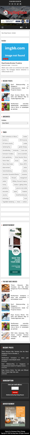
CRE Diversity (23, 140)
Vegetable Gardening (8, 202)
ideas (25, 160)
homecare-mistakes (8, 154)
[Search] (26, 27)
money (4, 184)
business (5, 140)
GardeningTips (6, 147)
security (4, 195)
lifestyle (13, 178)
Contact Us (8, 431)
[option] (15, 88)
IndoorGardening (7, 171)
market (4, 181)
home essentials (22, 154)
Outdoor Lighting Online (20, 184)
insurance (24, 174)
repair (15, 191)
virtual (18, 202)
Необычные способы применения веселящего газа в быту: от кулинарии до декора (6, 107)
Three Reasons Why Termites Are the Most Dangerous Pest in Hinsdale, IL (6, 288)
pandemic (5, 188)
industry (25, 171)
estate (25, 143)
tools (25, 198)
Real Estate (5, 58)
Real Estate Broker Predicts (15, 52)
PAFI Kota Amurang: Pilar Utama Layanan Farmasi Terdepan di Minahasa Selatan (6, 336)
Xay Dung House (6, 33)
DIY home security (7, 143)
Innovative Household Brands (10, 174)
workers (24, 202)
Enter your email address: (15, 390)
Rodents (24, 191)
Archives (4, 120)
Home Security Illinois (21, 157)
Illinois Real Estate (7, 164)
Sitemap (23, 431)
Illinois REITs (23, 164)
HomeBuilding (6, 150)
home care (24, 150)
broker (25, 136)
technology (5, 198)
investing (5, 178)
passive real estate (21, 188)
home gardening (6, 157)
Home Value (5, 160)
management (23, 178)
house (16, 160)
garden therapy (23, 147)
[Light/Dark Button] (21, 27)
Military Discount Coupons (19, 181)
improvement (6, 167)
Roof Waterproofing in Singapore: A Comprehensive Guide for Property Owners (6, 87)
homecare (16, 150)
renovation (5, 191)
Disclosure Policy (16, 431)
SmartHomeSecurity (21, 195)
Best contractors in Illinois (9, 136)
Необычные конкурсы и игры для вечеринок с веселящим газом (6, 298)
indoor (25, 167)
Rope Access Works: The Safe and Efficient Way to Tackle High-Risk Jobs (6, 97)
